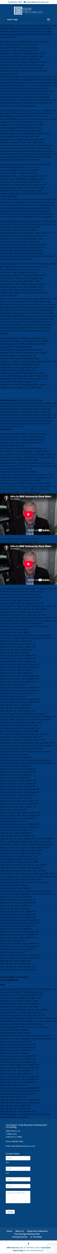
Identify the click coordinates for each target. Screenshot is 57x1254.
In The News (36, 1237)
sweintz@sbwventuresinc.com (19, 984)
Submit (10, 1212)
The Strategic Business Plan (27, 1234)
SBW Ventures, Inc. (15, 1247)
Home (9, 1231)
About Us (19, 1231)
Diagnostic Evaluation (37, 1231)
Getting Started (19, 1237)
